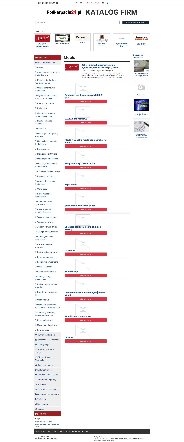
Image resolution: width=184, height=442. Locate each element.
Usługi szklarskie (44, 267)
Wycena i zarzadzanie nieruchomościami (46, 97)
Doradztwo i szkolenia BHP (46, 293)
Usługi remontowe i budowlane (45, 89)
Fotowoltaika (43, 330)
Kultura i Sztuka (44, 370)
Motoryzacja (43, 344)
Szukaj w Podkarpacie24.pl (135, 22)
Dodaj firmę (42, 57)
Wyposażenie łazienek (47, 217)
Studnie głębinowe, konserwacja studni (45, 313)
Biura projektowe (45, 320)
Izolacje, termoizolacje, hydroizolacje (46, 165)
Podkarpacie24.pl (47, 2)
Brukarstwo (42, 108)
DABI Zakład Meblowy (76, 118)
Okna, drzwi (42, 189)
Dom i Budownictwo (46, 62)
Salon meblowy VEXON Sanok (80, 205)
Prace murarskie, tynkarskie (43, 203)
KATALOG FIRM (112, 12)
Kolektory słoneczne (46, 272)
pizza (37, 422)
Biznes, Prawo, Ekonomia (43, 358)
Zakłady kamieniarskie (47, 227)
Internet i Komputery (46, 380)
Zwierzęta (41, 399)
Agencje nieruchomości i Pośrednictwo (47, 73)
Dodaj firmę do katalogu (56, 431)
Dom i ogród (42, 404)
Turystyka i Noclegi (46, 335)
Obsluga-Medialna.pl (100, 437)
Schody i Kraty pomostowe (42, 278)
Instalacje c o (43, 149)
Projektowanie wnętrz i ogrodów (46, 285)
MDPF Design (71, 271)
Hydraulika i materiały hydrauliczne (46, 142)
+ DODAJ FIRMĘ (92, 3)
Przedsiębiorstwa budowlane (44, 238)
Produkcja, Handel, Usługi (45, 351)
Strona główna (40, 431)
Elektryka (41, 128)
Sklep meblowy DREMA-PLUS (80, 163)
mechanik (42, 422)
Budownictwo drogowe (47, 252)
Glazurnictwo (43, 300)
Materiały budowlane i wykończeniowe (46, 81)
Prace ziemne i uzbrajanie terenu (43, 210)
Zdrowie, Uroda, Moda (47, 375)
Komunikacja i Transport (48, 394)
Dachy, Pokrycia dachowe (43, 122)
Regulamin (70, 431)
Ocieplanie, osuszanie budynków (46, 182)
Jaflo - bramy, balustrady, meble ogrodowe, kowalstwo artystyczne (100, 66)
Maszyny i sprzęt (45, 176)
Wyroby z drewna (45, 222)
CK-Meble (70, 250)
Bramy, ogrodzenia (45, 103)
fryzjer (49, 422)
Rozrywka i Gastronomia (48, 340)
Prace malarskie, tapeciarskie (43, 195)
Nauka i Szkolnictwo (46, 389)
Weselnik (41, 384)
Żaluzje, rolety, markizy (47, 232)
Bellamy (69, 337)
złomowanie (39, 424)
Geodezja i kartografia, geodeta (46, 135)
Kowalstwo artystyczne (47, 262)
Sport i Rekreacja (45, 365)
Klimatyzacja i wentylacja (48, 171)
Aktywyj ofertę (85, 101)
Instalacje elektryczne (47, 154)
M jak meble (71, 184)
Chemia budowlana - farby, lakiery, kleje (45, 114)
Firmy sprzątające (45, 257)
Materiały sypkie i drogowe (44, 245)
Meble (40, 67)
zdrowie (47, 424)
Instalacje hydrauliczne (47, 159)
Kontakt (85, 431)
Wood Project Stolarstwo (78, 316)
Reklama (78, 3)
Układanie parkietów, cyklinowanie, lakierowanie (47, 306)
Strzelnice (39, 409)
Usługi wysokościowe (47, 325)
